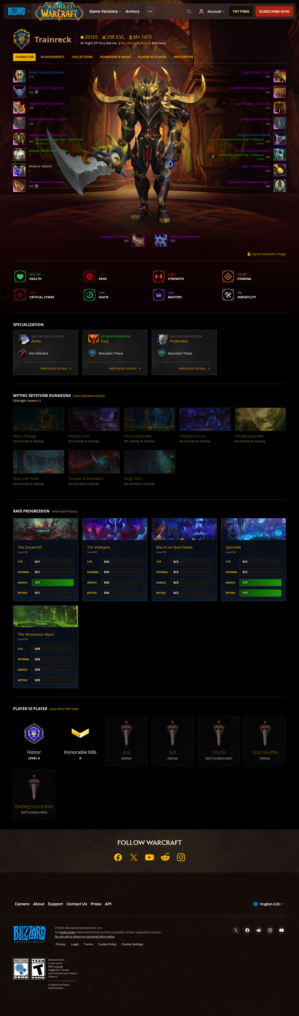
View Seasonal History (89, 396)
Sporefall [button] (233, 547)
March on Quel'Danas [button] (174, 547)
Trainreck (53, 39)
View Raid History (64, 511)
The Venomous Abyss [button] (36, 634)
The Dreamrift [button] (30, 547)
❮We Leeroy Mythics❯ (134, 43)
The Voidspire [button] (98, 547)
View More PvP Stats (64, 709)
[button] (140, 37)
